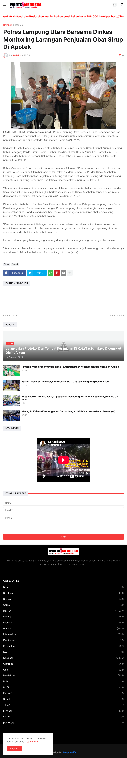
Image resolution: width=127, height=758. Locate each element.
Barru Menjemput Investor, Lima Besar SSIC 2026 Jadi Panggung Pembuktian (65, 381)
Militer (63, 652)
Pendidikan (63, 675)
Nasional (63, 657)
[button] (4, 5)
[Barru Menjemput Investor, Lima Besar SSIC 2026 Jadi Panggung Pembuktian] (11, 385)
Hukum (63, 628)
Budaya (63, 599)
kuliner (63, 716)
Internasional (63, 634)
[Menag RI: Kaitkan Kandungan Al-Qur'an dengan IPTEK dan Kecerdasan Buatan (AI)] (11, 415)
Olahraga (63, 663)
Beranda (7, 25)
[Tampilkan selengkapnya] (70, 273)
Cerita (63, 604)
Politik (63, 681)
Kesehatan (63, 646)
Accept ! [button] (14, 748)
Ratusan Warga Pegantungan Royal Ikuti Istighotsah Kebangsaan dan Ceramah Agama (70, 366)
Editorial (63, 616)
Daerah (19, 25)
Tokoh (63, 704)
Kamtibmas (63, 640)
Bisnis (63, 587)
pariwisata (63, 722)
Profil (63, 687)
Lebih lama (116, 315)
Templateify (69, 752)
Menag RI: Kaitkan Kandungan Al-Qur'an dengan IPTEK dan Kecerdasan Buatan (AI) (68, 411)
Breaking (63, 593)
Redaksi (63, 693)
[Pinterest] (57, 273)
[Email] (63, 273)
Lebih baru (11, 315)
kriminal (63, 710)
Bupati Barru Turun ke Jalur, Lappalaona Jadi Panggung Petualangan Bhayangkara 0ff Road (70, 398)
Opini (63, 669)
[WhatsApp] (50, 273)
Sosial (63, 699)
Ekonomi (63, 622)
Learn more (31, 741)
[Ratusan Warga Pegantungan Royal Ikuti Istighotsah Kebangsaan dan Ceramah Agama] (11, 370)
